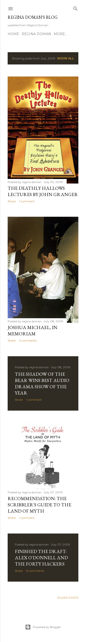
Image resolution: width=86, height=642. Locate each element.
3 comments (28, 340)
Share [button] (12, 201)
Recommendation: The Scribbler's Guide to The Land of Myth (39, 504)
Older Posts (67, 597)
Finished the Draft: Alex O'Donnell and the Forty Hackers (41, 557)
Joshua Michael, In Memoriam (32, 330)
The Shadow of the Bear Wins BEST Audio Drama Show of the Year (42, 383)
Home (13, 34)
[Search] (75, 7)
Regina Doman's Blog (33, 17)
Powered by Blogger (47, 627)
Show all (65, 58)
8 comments (35, 570)
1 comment (27, 201)
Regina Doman (36, 34)
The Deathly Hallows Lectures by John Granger (43, 191)
